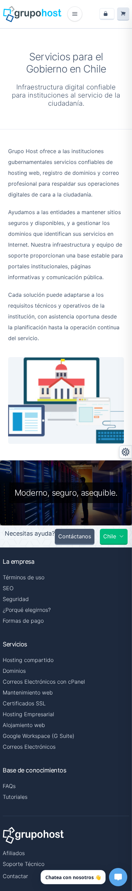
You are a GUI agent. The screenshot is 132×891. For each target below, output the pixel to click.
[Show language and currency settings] (125, 451)
